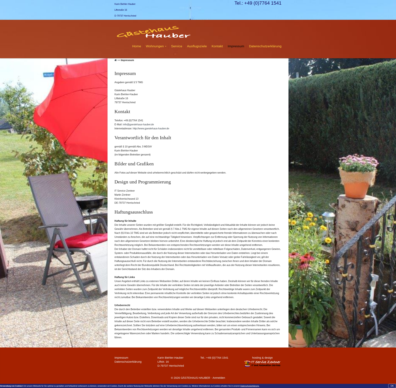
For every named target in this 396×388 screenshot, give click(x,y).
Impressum (236, 46)
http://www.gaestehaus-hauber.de (151, 128)
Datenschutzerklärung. (249, 386)
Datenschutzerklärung (265, 46)
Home (136, 46)
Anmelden (219, 377)
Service (176, 46)
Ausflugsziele (197, 46)
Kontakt (217, 46)
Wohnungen (155, 46)
